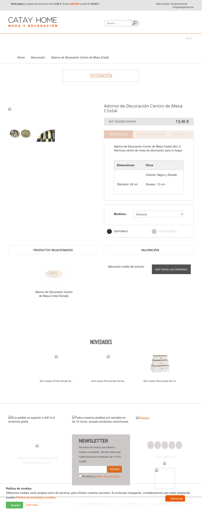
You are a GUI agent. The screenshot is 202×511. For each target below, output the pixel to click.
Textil (52, 38)
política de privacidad (107, 476)
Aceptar (15, 505)
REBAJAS (174, 38)
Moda (11, 38)
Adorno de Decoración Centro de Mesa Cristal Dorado (54, 294)
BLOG (189, 38)
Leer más (32, 505)
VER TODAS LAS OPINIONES (171, 269)
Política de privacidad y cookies (35, 497)
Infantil (144, 38)
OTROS (159, 38)
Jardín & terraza (123, 38)
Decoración (70, 38)
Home (21, 57)
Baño (24, 38)
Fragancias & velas (95, 38)
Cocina (38, 38)
